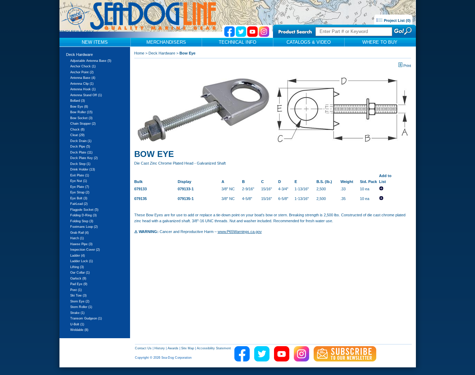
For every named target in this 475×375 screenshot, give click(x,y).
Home (139, 53)
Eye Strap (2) (79, 192)
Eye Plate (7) (79, 187)
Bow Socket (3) (81, 118)
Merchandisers (166, 42)
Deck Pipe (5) (80, 146)
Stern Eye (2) (79, 301)
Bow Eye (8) (79, 106)
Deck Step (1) (80, 164)
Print (407, 66)
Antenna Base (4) (82, 78)
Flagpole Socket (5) (84, 209)
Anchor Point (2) (82, 72)
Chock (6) (77, 129)
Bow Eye (187, 53)
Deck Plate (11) (81, 152)
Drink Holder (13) (82, 169)
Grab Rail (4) (79, 232)
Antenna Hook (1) (83, 89)
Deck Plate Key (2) (84, 158)
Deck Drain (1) (80, 141)
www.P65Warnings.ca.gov (240, 232)
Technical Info (237, 42)
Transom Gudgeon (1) (86, 318)
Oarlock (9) (78, 278)
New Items (95, 42)
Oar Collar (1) (80, 272)
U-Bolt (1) (77, 324)
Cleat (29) (77, 135)
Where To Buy (379, 42)
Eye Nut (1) (78, 181)
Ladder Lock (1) (81, 261)
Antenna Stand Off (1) (86, 95)
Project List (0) (397, 20)
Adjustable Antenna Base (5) (90, 60)
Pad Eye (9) (78, 284)
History (159, 348)
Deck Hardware (79, 54)
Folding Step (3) (81, 221)
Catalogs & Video (309, 42)
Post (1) (76, 290)
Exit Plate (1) (79, 175)
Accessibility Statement (214, 348)
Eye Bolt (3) (78, 198)
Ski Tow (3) (78, 295)
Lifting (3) (77, 267)
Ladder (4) (77, 255)
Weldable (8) (79, 330)
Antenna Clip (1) (82, 83)
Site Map (187, 348)
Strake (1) (77, 313)
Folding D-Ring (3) (83, 215)
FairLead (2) (79, 204)
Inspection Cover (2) (85, 249)
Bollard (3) (77, 100)
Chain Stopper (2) (83, 123)
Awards (173, 348)
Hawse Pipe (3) (81, 244)
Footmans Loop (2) (84, 226)
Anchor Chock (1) (83, 66)
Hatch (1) (77, 238)
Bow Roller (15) (81, 112)
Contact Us (143, 348)
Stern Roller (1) (81, 307)
